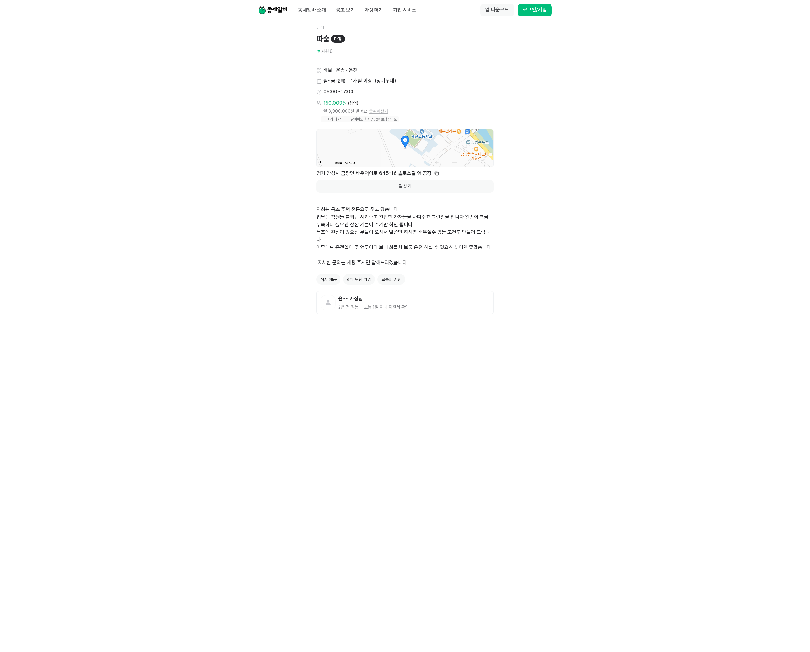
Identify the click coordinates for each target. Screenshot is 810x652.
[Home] (273, 10)
